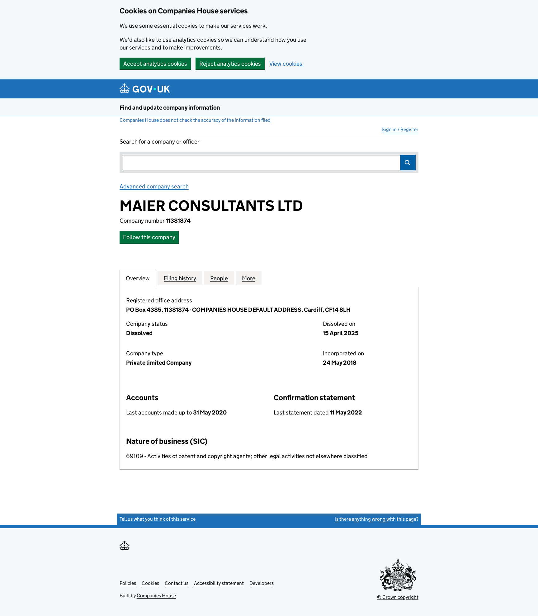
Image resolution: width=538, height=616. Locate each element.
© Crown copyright (397, 597)
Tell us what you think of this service (158, 519)
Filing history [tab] (180, 278)
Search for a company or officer (160, 141)
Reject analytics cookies (230, 63)
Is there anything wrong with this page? (376, 519)
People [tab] (219, 278)
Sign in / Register (400, 129)
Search (408, 162)
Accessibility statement (219, 583)
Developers (261, 583)
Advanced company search (154, 186)
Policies (128, 583)
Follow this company (149, 237)
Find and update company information (170, 107)
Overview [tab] (138, 278)
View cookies (285, 64)
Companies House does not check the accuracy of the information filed (195, 120)
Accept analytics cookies (155, 63)
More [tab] (248, 278)
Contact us (176, 583)
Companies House (156, 596)
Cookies (150, 583)
